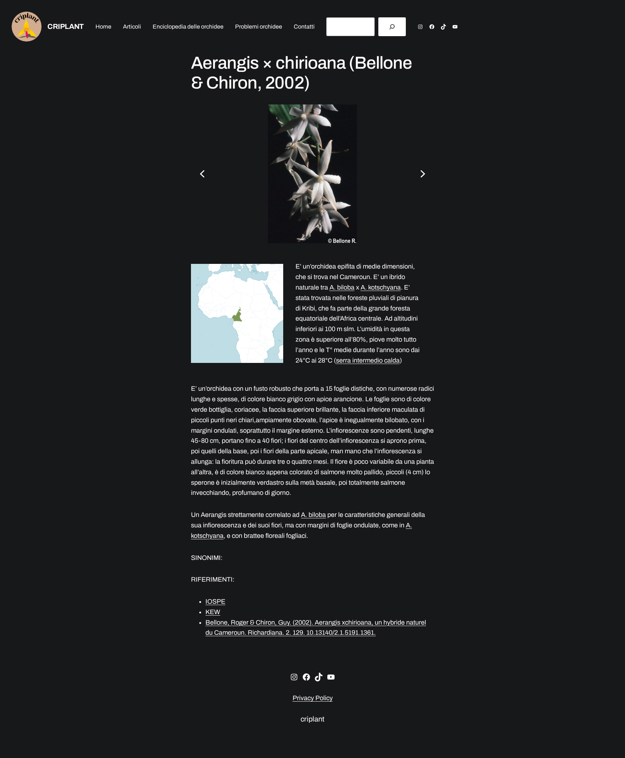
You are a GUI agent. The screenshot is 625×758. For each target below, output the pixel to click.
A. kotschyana (381, 287)
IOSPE (215, 601)
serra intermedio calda (368, 360)
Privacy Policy (313, 698)
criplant (65, 26)
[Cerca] (392, 26)
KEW (212, 612)
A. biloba (341, 287)
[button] (202, 174)
